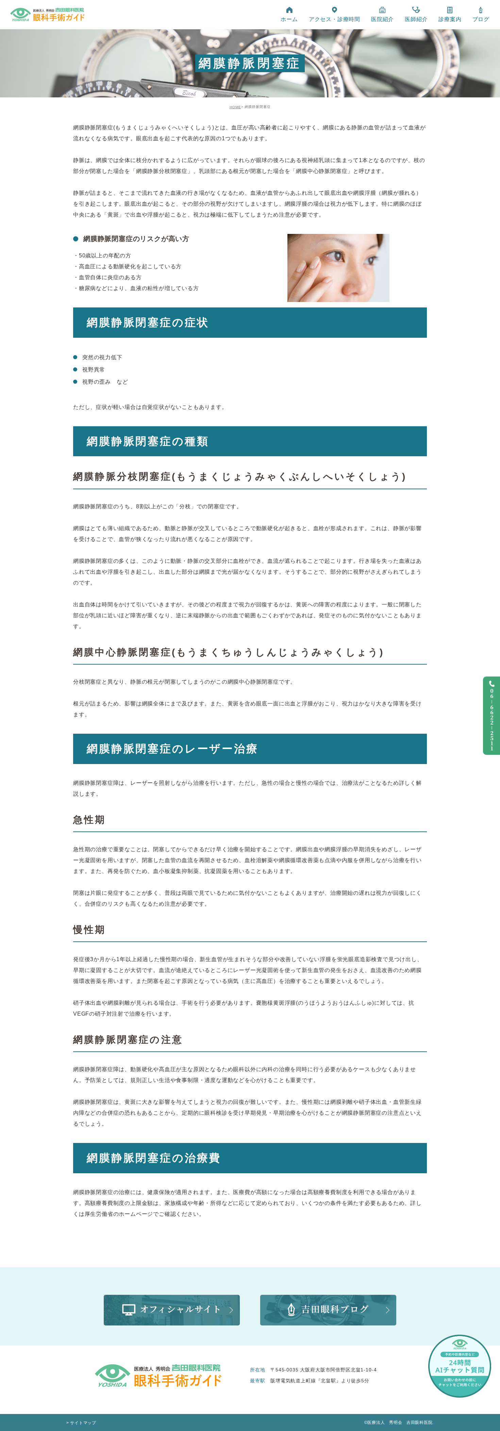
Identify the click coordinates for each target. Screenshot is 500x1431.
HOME (235, 107)
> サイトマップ (81, 1422)
